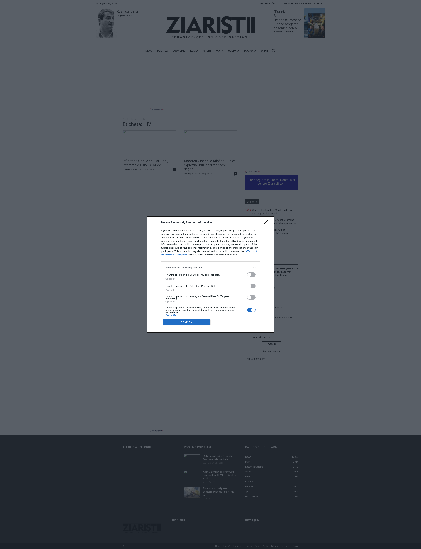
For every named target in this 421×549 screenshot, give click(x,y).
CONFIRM (187, 322)
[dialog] (210, 274)
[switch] (251, 274)
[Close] (267, 223)
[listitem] (210, 267)
